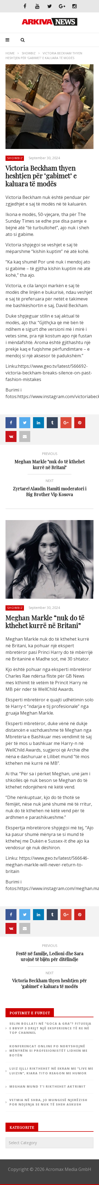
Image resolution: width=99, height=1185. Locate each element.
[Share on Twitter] (24, 422)
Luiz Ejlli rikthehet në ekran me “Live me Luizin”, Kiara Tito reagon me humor (51, 1070)
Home (10, 53)
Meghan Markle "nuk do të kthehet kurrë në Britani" (50, 461)
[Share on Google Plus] (66, 422)
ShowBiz (28, 53)
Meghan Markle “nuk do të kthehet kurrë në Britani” (45, 621)
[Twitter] (49, 6)
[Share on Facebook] (11, 422)
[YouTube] (37, 6)
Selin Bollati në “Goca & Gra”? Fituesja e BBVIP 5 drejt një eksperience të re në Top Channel (50, 1028)
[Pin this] (79, 422)
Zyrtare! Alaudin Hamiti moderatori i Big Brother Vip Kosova (49, 488)
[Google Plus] (62, 6)
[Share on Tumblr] (52, 422)
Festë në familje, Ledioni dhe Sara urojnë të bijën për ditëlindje (49, 953)
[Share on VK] (11, 436)
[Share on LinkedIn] (38, 422)
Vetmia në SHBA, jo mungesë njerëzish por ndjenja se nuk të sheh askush (48, 1102)
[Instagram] (74, 6)
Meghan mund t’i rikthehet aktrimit (47, 1086)
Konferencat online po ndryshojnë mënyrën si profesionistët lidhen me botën (48, 1050)
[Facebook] (25, 6)
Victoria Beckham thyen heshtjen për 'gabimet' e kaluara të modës (49, 980)
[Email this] (24, 436)
